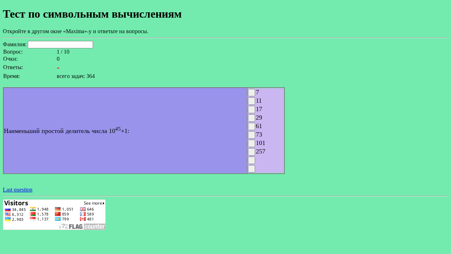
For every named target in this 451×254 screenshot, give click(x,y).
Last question (17, 190)
